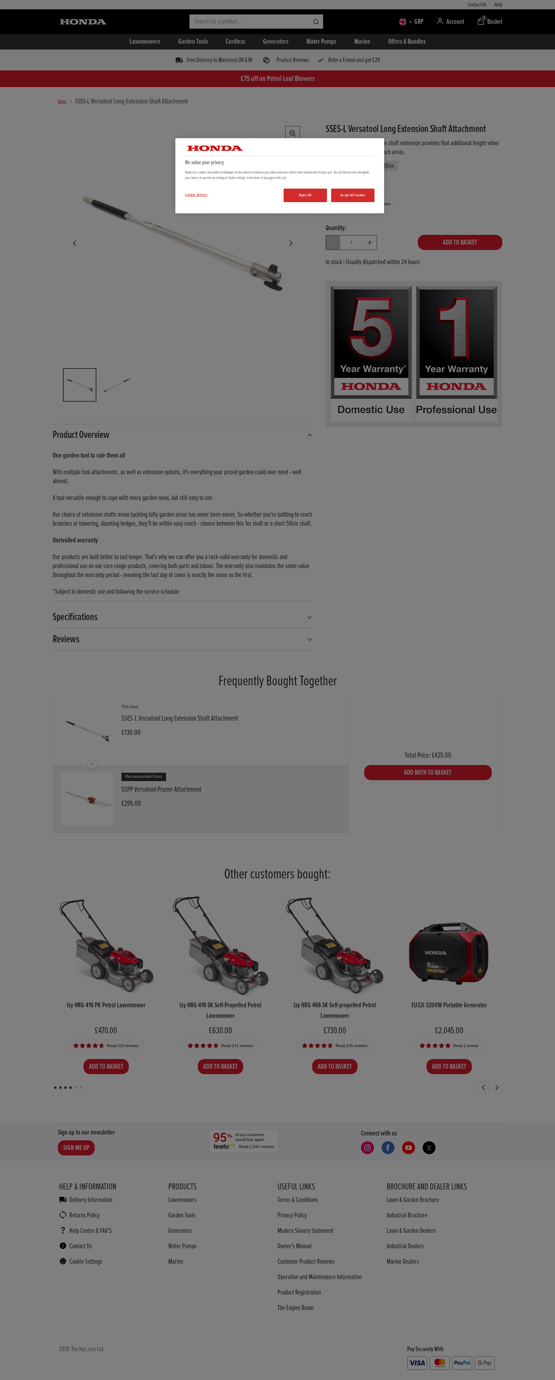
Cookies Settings (196, 195)
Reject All (305, 195)
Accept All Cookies (352, 195)
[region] (279, 176)
